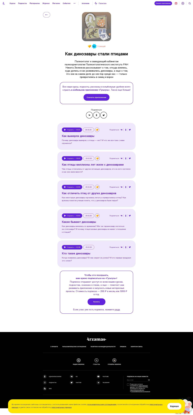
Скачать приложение (96, 97)
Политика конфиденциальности (103, 346)
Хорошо (174, 406)
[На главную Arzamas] (3, 3)
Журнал (46, 3)
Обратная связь (137, 346)
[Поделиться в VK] (89, 115)
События (66, 3)
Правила (123, 346)
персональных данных (61, 407)
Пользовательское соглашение (74, 346)
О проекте (54, 346)
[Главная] (96, 339)
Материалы (35, 3)
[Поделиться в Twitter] (104, 115)
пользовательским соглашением (101, 404)
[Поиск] (189, 3)
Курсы (12, 3)
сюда (117, 309)
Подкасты (22, 3)
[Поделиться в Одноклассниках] (96, 115)
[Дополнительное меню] (74, 3)
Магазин (56, 3)
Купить (96, 302)
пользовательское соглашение (140, 391)
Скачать (163, 3)
